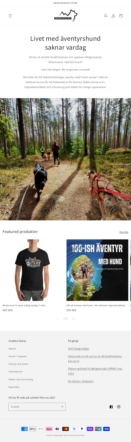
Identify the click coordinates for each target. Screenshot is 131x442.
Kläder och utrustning (21, 379)
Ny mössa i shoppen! (81, 381)
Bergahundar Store (60, 435)
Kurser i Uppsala (18, 356)
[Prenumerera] (62, 406)
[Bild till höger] (73, 318)
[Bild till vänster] (58, 318)
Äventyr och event (18, 363)
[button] (10, 16)
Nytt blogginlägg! (78, 348)
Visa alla (123, 231)
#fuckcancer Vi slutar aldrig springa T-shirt (24, 305)
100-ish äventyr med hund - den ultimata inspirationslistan (95, 305)
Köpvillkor (14, 387)
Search (12, 348)
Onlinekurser (16, 371)
